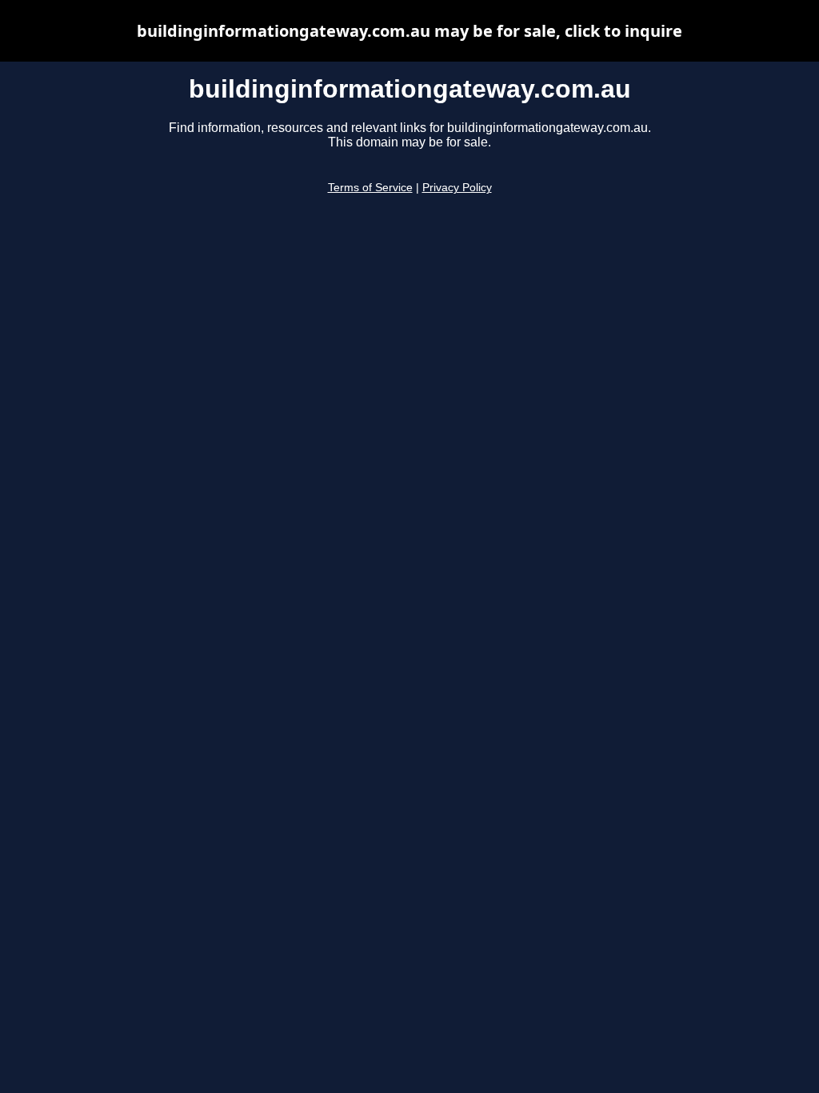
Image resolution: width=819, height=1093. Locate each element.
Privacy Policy (457, 188)
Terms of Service (370, 188)
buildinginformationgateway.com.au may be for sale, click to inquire (409, 31)
